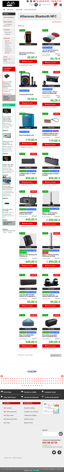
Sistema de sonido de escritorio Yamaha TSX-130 (8, 143)
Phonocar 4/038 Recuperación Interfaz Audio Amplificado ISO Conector (7, 85)
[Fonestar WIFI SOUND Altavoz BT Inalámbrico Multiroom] (28, 282)
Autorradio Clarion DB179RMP (8, 210)
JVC (7, 44)
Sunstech (8, 51)
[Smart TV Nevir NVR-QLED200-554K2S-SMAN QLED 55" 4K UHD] (8, 111)
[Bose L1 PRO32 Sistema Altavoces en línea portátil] (51, 240)
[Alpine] (32, 371)
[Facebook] (59, 452)
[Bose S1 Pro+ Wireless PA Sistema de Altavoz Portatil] (28, 240)
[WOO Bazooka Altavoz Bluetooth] (28, 37)
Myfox (4, 232)
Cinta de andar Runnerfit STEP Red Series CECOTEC (8, 187)
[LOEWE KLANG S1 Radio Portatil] (28, 161)
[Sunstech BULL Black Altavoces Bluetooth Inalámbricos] (51, 79)
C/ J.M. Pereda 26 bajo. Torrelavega (52, 447)
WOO (7, 53)
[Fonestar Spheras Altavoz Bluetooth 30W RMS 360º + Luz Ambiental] (51, 282)
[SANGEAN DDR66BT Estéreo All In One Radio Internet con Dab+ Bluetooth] (28, 198)
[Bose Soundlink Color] (28, 121)
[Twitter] (54, 452)
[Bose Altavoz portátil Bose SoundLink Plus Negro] (51, 322)
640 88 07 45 (56, 1)
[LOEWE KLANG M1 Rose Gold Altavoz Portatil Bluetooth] (51, 121)
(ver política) (23, 469)
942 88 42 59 (44, 1)
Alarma (10, 232)
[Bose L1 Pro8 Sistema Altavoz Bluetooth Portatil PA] (51, 198)
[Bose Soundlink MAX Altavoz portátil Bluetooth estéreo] (28, 322)
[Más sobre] (14, 231)
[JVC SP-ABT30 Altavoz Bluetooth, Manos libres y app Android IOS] (51, 37)
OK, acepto (36, 470)
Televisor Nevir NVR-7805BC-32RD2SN (8, 165)
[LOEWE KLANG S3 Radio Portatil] (51, 161)
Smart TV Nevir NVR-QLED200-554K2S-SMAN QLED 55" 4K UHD (7, 119)
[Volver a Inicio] (4, 10)
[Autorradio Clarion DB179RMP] (8, 203)
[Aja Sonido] (10, 4)
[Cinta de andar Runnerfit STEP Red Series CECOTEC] (8, 180)
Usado (7, 34)
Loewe (7, 46)
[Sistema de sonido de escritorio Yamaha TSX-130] (8, 135)
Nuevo (7, 32)
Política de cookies (17, 457)
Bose (7, 40)
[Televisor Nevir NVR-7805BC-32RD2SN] (8, 159)
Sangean (8, 49)
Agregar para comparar (27, 65)
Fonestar (8, 42)
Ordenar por (21, 25)
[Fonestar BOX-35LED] (28, 79)
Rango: (5, 59)
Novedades (7, 105)
